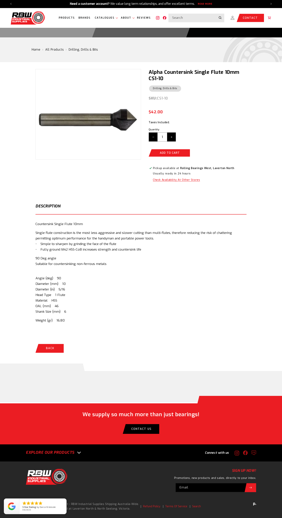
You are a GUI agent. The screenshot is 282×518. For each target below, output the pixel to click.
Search (196, 506)
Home (36, 50)
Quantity (154, 129)
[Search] (220, 18)
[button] (105, 18)
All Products (54, 50)
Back (50, 348)
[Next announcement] (271, 3)
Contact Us (141, 429)
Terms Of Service (176, 506)
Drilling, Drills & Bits (83, 50)
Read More (205, 3)
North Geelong (107, 509)
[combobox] (196, 18)
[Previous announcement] (11, 3)
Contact (250, 18)
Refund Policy (151, 506)
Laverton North (83, 509)
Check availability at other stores (176, 180)
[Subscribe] (250, 487)
